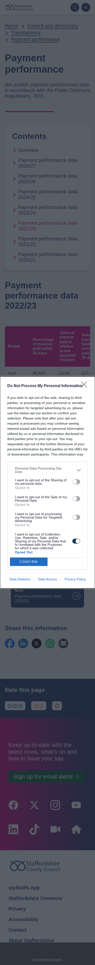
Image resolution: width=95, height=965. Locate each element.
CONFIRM (29, 562)
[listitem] (47, 470)
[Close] (85, 386)
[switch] (76, 481)
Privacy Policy (75, 579)
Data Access (47, 579)
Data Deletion (20, 579)
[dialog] (47, 482)
